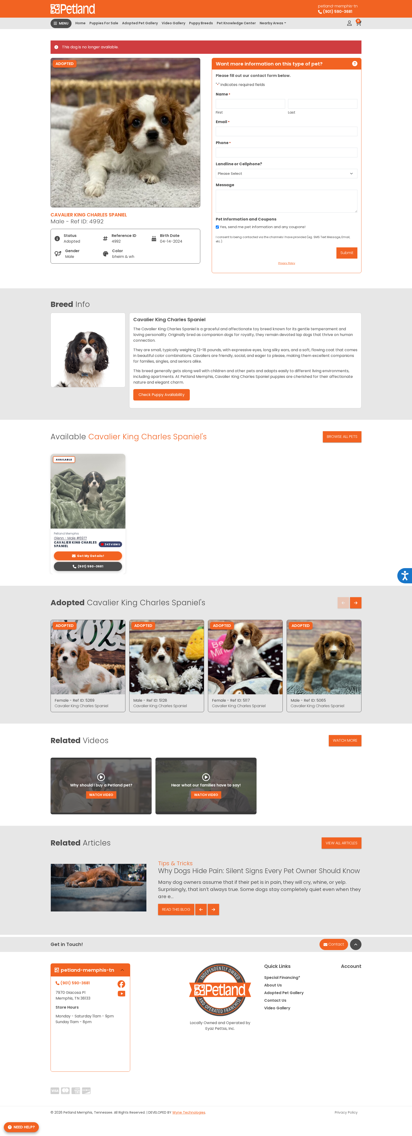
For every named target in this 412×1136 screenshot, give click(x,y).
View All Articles (341, 843)
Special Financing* (282, 977)
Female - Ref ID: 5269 (74, 700)
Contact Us (275, 1000)
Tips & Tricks (175, 863)
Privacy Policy (346, 1112)
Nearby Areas (271, 23)
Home (80, 23)
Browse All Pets (342, 436)
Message (225, 185)
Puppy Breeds (201, 23)
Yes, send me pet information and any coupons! (262, 226)
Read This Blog (176, 909)
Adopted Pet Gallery (140, 23)
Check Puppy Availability (162, 394)
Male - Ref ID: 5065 (308, 700)
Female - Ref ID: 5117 (231, 700)
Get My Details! (90, 556)
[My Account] (349, 23)
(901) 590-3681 (90, 566)
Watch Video (101, 794)
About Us (273, 985)
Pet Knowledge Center (236, 23)
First (219, 112)
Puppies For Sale (103, 23)
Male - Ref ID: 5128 (150, 700)
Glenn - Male (70, 538)
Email (223, 122)
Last (291, 112)
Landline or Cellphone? (239, 164)
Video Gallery (173, 23)
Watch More (345, 740)
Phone (223, 142)
